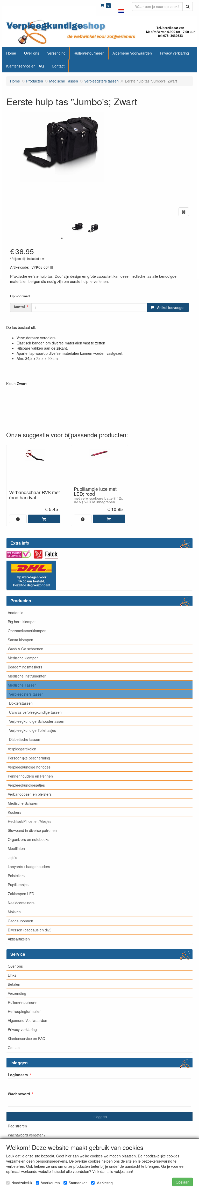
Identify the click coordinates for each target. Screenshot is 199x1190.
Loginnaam (18, 1074)
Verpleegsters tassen (26, 694)
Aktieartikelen (19, 939)
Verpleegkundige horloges (29, 767)
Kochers (14, 812)
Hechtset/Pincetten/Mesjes (29, 821)
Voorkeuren (50, 1182)
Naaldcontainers (21, 902)
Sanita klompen (20, 639)
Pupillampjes (18, 884)
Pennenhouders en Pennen (30, 776)
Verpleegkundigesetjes (26, 785)
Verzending (17, 993)
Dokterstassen (21, 703)
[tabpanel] (77, 227)
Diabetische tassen (24, 739)
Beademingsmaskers (25, 666)
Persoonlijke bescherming (29, 757)
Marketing (104, 1182)
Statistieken (78, 1182)
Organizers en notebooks (28, 839)
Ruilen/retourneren (23, 1002)
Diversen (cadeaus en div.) (30, 929)
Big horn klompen (22, 621)
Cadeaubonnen (20, 920)
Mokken (14, 911)
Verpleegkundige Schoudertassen (36, 721)
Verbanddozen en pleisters (30, 794)
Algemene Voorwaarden (27, 1020)
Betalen (14, 984)
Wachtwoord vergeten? (27, 1135)
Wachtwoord (19, 1093)
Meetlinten (16, 848)
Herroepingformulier (24, 1011)
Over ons (15, 966)
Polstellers (16, 875)
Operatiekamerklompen (27, 630)
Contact (14, 1047)
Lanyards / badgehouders (29, 866)
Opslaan (182, 1182)
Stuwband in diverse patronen (32, 830)
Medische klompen (23, 657)
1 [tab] (62, 238)
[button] (121, 8)
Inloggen (100, 1116)
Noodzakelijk (21, 1182)
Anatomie (15, 612)
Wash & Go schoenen (25, 648)
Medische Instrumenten (27, 676)
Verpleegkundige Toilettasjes (32, 730)
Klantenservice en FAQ (26, 1038)
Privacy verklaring (22, 1029)
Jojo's (12, 857)
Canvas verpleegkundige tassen (35, 712)
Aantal (19, 306)
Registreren (17, 1125)
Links (12, 975)
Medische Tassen (22, 685)
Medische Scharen (23, 803)
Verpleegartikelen (22, 748)
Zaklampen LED (21, 893)
